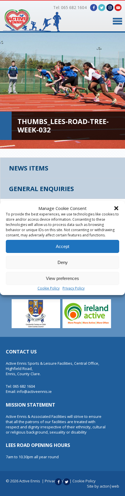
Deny (63, 262)
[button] (116, 208)
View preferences (62, 278)
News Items (28, 167)
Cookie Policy (49, 288)
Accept (62, 246)
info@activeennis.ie (34, 391)
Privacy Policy (74, 288)
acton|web (109, 486)
